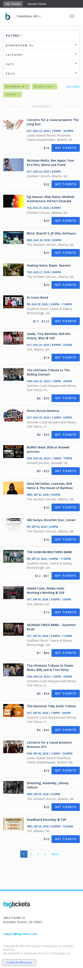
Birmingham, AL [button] (20, 45)
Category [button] (14, 55)
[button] (29, 16)
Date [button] (10, 64)
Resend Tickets (37, 4)
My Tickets (13, 4)
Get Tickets (65, 148)
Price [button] (10, 73)
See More (73, 86)
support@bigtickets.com (20, 934)
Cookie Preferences (19, 962)
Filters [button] (13, 35)
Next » (55, 854)
